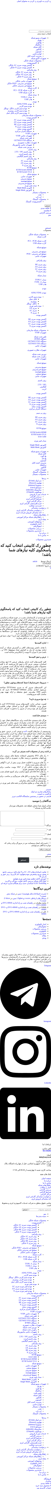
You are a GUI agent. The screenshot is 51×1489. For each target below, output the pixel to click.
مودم (35, 102)
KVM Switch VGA (24, 172)
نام (49, 830)
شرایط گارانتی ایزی (34, 499)
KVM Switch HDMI (24, 170)
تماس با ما (47, 1183)
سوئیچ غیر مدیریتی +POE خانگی (19, 83)
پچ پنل (44, 458)
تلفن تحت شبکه (26, 138)
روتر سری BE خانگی (28, 1241)
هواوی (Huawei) (35, 483)
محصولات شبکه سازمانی (32, 115)
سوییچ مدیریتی (40, 367)
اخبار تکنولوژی (36, 524)
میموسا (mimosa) (35, 485)
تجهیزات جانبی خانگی (23, 81)
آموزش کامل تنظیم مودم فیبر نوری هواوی (29, 879)
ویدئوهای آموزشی (35, 522)
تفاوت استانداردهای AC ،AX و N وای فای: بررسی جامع (24, 872)
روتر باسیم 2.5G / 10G (23, 152)
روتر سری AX (26, 163)
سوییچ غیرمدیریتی (25, 183)
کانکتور (39, 49)
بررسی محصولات (35, 528)
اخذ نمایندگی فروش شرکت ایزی (29, 513)
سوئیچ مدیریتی (26, 179)
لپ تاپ (39, 197)
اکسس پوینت (31, 118)
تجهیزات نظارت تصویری (27, 143)
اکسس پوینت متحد (24, 129)
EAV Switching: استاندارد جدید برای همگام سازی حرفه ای (23, 883)
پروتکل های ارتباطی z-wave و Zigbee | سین (29, 898)
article (35, 561)
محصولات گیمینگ (39, 199)
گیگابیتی (43, 387)
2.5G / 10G (42, 384)
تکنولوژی (42, 931)
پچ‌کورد (39, 42)
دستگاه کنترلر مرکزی (23, 131)
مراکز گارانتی (45, 1194)
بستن (49, 854)
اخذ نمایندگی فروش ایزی (41, 1199)
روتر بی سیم (41, 413)
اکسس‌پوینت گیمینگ (34, 201)
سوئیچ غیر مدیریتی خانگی (22, 86)
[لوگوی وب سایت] (42, 29)
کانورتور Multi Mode (38, 447)
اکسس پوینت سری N (23, 127)
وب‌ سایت (47, 838)
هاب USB (28, 99)
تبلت (40, 195)
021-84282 (47, 1151)
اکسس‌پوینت (32, 63)
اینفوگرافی (37, 526)
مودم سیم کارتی (25, 106)
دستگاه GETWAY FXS (23, 140)
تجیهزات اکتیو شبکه (38, 58)
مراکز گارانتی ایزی (34, 501)
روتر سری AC (26, 161)
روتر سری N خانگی (24, 77)
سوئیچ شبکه (32, 79)
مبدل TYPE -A (40, 282)
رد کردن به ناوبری (43, 1)
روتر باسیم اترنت (25, 154)
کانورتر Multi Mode (24, 188)
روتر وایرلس (32, 70)
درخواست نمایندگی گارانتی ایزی (29, 510)
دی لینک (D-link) (35, 481)
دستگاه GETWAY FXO (37, 341)
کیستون (38, 52)
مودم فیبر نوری (35, 306)
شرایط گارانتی (45, 1192)
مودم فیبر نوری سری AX (22, 1289)
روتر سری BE (40, 264)
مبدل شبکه (32, 95)
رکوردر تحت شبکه (39, 356)
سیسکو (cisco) (36, 487)
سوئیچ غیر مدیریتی (39, 252)
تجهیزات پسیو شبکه (38, 38)
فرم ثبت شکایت (35, 506)
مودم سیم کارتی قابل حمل (16, 113)
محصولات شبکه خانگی (33, 61)
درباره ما (47, 1181)
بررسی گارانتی (45, 213)
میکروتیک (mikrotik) (34, 490)
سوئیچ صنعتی (41, 374)
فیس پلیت (38, 1393)
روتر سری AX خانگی (23, 74)
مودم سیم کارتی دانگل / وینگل (15, 108)
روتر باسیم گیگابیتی (24, 156)
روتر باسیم (32, 149)
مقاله (44, 936)
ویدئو (44, 938)
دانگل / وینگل (32, 304)
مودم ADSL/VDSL (24, 104)
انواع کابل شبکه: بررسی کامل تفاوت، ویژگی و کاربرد (25, 881)
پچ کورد (43, 456)
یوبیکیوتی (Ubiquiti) (34, 492)
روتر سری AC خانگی (23, 72)
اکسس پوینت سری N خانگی (21, 67)
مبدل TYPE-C (26, 97)
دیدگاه (48, 825)
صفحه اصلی (46, 1178)
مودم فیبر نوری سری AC (22, 1286)
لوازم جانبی (37, 54)
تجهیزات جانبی (26, 176)
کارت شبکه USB (25, 92)
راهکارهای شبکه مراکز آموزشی (29, 517)
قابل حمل (33, 299)
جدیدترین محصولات (34, 531)
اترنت (44, 389)
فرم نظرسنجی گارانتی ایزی (31, 503)
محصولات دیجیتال (39, 192)
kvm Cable (42, 437)
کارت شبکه (32, 88)
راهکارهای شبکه (44, 1185)
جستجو (48, 856)
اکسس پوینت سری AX (23, 122)
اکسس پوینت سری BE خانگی (25, 1230)
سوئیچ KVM (32, 168)
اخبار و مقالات (45, 1187)
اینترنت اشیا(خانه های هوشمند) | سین (32, 894)
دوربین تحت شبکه (25, 147)
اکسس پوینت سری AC (23, 120)
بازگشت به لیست (44, 794)
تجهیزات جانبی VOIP (24, 136)
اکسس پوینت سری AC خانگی (20, 65)
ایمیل (48, 834)
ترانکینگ (38, 45)
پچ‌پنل (39, 40)
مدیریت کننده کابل (34, 56)
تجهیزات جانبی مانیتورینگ (22, 145)
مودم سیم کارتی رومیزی (17, 111)
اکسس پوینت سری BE (23, 124)
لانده (25, 731)
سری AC (33, 310)
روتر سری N (27, 165)
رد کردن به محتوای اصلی (26, 1)
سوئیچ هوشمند (26, 181)
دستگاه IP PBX (40, 339)
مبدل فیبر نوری (31, 186)
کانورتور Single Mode (24, 190)
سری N (34, 313)
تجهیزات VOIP (31, 133)
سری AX (33, 308)
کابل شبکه (37, 47)
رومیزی (34, 301)
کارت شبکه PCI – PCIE (23, 90)
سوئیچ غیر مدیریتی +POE (36, 254)
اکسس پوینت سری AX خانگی (25, 1227)
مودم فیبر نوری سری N (22, 1291)
